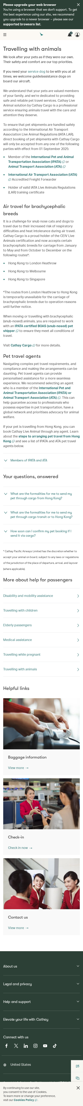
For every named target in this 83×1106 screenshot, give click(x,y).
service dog (36, 71)
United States (20, 1064)
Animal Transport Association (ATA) (35, 166)
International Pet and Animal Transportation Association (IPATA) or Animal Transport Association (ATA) (37, 393)
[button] (18, 767)
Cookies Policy (24, 1100)
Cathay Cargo (21, 345)
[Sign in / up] (77, 34)
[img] (78, 4)
